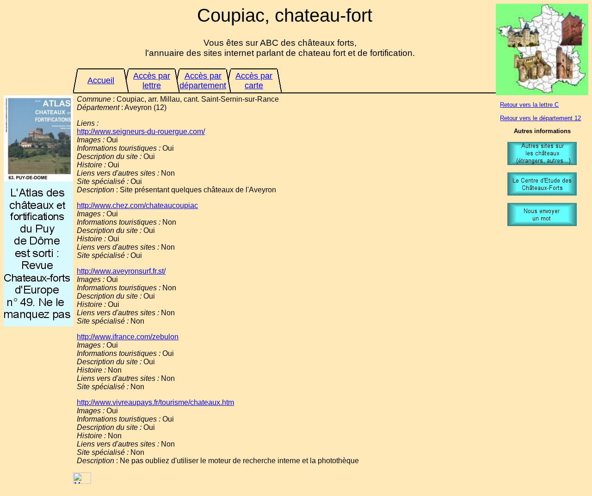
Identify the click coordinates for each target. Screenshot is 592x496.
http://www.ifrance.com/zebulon (128, 337)
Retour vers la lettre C (529, 104)
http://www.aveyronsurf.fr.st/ (121, 271)
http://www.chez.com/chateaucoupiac (137, 205)
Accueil (100, 80)
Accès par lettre (151, 80)
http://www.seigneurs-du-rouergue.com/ (141, 131)
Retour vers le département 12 (540, 118)
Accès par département (202, 80)
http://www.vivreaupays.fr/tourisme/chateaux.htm (155, 402)
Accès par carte (253, 80)
